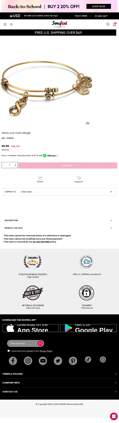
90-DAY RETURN (41, 241)
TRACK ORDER (81, 16)
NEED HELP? (103, 16)
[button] (5, 24)
